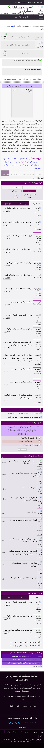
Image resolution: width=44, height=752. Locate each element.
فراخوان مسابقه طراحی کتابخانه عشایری (24, 564)
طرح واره (30, 165)
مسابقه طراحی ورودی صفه (21, 369)
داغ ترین (8, 203)
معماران (28, 732)
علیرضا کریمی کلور (29, 487)
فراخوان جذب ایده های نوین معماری (22, 86)
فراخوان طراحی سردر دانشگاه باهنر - (17, 249)
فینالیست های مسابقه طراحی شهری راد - (17, 223)
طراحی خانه (28, 162)
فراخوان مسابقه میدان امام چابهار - (17, 208)
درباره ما (8, 732)
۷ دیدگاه (5, 363)
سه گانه (21, 732)
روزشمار (41, 732)
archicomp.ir (6, 739)
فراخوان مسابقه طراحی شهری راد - (17, 263)
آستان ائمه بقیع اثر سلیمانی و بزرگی (23, 520)
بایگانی (41, 736)
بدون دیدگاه (30, 174)
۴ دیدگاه (5, 372)
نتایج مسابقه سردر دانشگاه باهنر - (17, 236)
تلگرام (2, 2)
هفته (8, 597)
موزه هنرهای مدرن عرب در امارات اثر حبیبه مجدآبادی (23, 540)
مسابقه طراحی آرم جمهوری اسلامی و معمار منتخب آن (17, 396)
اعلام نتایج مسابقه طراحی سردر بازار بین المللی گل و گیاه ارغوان (17, 343)
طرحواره (21, 165)
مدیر (12, 26)
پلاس (31, 711)
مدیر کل (39, 174)
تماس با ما (35, 2)
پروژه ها (34, 732)
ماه (22, 597)
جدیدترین (36, 203)
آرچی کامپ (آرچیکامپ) (29, 445)
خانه (41, 2)
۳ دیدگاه (5, 401)
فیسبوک (9, 2)
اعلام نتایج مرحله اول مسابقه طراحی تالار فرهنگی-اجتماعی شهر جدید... (23, 552)
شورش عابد (32, 512)
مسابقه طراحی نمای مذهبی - (17, 302)
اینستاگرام (6, 2)
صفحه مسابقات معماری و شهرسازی (22, 722)
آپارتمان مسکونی (25, 158)
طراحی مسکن (16, 162)
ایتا (26, 711)
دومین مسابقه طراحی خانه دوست (24, 578)
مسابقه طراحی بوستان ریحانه (20, 382)
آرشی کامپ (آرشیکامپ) (29, 441)
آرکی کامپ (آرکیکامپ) (29, 438)
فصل (36, 597)
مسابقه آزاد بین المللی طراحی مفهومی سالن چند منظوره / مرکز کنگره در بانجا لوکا (17, 358)
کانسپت (13, 165)
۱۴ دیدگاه (6, 348)
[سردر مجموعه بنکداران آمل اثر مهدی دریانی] (37, 666)
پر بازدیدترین (22, 203)
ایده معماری (12, 158)
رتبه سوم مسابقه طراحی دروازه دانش (24, 474)
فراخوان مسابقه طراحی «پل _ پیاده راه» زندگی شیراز (23, 499)
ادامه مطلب (5, 174)
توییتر (22, 711)
